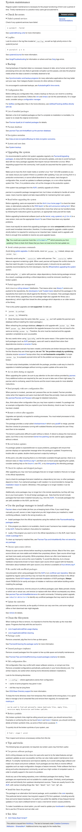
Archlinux (29, 823)
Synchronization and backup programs (23, 78)
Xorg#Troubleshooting (17, 59)
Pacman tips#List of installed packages (24, 122)
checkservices (39, 423)
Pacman (9, 509)
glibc (67, 216)
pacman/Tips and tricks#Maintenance (23, 594)
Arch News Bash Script (17, 818)
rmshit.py (9, 701)
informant (41, 240)
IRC (39, 463)
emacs (45, 96)
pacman (72, 375)
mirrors (12, 613)
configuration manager (32, 99)
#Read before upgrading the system (62, 267)
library (59, 288)
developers (33, 291)
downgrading (51, 463)
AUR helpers (25, 578)
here (39, 720)
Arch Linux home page (51, 203)
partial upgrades (21, 251)
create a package (12, 535)
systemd (58, 216)
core (63, 793)
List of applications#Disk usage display (23, 629)
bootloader (60, 806)
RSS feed (38, 206)
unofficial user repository (59, 573)
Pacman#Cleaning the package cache (23, 644)
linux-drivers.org (67, 564)
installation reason (13, 484)
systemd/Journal (15, 54)
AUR (35, 187)
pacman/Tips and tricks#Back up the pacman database (30, 130)
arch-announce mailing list (58, 206)
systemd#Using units (17, 33)
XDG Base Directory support (20, 691)
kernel (48, 216)
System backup (15, 147)
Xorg (54, 59)
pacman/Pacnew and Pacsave (20, 398)
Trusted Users (47, 291)
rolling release (22, 288)
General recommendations (66, 20)
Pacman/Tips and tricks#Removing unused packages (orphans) (33, 657)
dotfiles (11, 104)
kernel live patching (41, 436)
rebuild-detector (17, 597)
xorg (52, 216)
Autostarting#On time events (48, 85)
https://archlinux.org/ (26, 460)
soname (27, 344)
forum (37, 219)
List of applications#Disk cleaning (21, 633)
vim (37, 96)
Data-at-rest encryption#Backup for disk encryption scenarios (32, 139)
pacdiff (57, 423)
